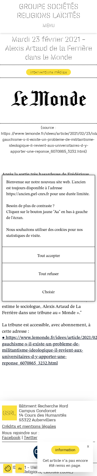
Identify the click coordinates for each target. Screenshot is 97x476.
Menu (49, 25)
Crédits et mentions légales (29, 426)
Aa (20, 468)
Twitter (30, 437)
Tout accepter (48, 256)
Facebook (11, 437)
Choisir (48, 292)
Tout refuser (49, 274)
